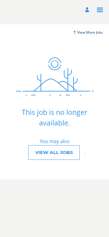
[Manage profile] (88, 10)
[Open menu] (99, 10)
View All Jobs (54, 152)
